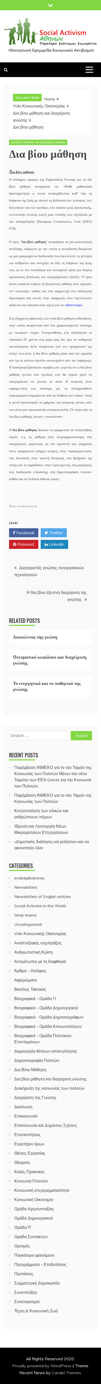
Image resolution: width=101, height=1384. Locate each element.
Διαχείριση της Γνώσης (35, 1097)
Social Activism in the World (40, 905)
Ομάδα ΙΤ (22, 1227)
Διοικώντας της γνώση (35, 636)
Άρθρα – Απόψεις (30, 970)
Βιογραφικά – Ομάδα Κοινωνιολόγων (48, 1026)
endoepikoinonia (29, 877)
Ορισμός (22, 1245)
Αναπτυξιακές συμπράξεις (38, 942)
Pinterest (25, 544)
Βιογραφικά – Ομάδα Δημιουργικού (46, 1007)
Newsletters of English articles (42, 896)
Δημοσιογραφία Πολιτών (36, 1060)
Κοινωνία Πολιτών (31, 1181)
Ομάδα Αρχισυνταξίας (34, 1208)
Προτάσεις (23, 1273)
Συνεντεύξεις (26, 1292)
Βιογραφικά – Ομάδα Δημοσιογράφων (48, 1017)
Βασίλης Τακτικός (30, 989)
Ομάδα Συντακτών (31, 1236)
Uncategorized (28, 924)
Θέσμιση (22, 1162)
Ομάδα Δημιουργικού (33, 1218)
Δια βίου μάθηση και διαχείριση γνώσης (38, 142)
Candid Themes (66, 1372)
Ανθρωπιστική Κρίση (33, 952)
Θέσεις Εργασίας (29, 1153)
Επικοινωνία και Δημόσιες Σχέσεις (45, 1125)
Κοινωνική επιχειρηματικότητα (41, 1190)
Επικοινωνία (25, 1116)
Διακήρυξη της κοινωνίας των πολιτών (49, 1088)
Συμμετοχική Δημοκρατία (37, 1283)
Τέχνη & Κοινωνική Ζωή (36, 1310)
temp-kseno (25, 915)
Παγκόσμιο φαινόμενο (34, 1255)
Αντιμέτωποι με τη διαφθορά (40, 961)
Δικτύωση (23, 1106)
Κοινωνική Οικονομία (33, 1199)
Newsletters (25, 887)
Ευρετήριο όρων (29, 1143)
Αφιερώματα (25, 980)
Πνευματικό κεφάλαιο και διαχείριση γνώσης (49, 659)
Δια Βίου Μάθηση (30, 1069)
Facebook (24, 532)
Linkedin (56, 544)
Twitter (55, 532)
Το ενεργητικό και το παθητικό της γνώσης (47, 686)
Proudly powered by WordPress (42, 1365)
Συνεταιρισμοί (27, 1301)
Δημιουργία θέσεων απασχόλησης (45, 1051)
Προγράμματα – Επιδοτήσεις (40, 1264)
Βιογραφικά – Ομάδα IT (35, 998)
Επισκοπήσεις (27, 1134)
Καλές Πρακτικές (29, 1171)
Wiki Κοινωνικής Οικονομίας (40, 933)
